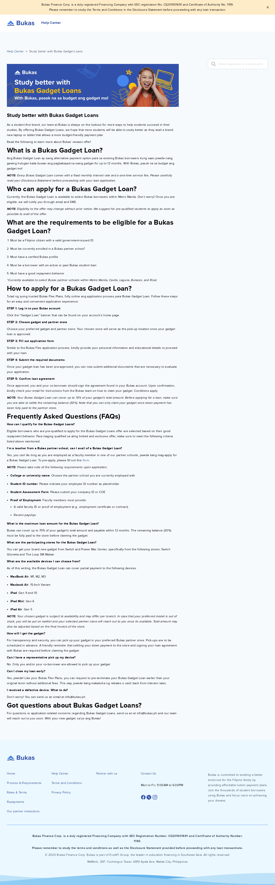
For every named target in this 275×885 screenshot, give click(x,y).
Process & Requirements (24, 783)
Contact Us (148, 773)
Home (11, 773)
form (86, 460)
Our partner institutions (23, 811)
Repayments (15, 802)
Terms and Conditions (67, 783)
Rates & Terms (17, 792)
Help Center (15, 51)
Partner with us (106, 773)
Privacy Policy (61, 792)
